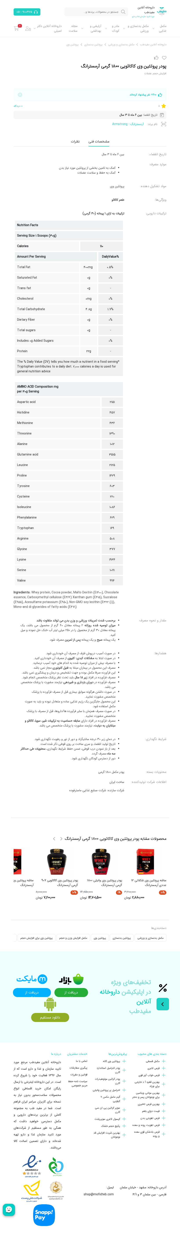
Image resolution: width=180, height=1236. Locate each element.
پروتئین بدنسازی (122, 938)
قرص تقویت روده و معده (146, 1125)
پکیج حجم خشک (110, 1126)
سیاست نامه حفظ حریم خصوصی (77, 1083)
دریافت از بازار (71, 993)
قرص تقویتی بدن (150, 1118)
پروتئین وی (100, 938)
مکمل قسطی (153, 1061)
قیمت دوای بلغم (151, 1111)
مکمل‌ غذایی (162, 28)
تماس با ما (81, 1061)
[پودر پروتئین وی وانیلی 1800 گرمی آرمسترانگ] (101, 861)
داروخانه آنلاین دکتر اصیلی (49, 28)
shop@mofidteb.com (99, 1194)
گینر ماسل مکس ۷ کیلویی (110, 1099)
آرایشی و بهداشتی (95, 28)
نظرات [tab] (75, 141)
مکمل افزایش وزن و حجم (73, 938)
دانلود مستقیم (50, 1017)
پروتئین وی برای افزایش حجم (36, 938)
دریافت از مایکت (32, 993)
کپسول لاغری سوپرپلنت (107, 1119)
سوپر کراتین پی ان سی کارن (107, 1110)
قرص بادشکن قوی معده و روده (147, 1134)
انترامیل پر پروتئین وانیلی (106, 1090)
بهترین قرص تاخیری (149, 1104)
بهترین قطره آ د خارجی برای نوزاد (147, 1084)
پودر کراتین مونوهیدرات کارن (107, 1081)
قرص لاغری (154, 1068)
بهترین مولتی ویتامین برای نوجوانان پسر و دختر (146, 1095)
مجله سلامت (73, 28)
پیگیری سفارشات (78, 1068)
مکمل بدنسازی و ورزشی (138, 28)
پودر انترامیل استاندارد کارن (108, 1070)
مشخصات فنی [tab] (98, 141)
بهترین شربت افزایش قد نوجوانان (107, 1135)
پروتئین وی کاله (111, 1061)
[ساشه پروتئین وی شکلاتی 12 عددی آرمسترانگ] (145, 861)
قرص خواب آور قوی (149, 1075)
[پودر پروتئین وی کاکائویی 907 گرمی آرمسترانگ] (56, 861)
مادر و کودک (115, 28)
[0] (16, 28)
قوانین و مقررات (78, 1074)
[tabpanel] (90, 474)
